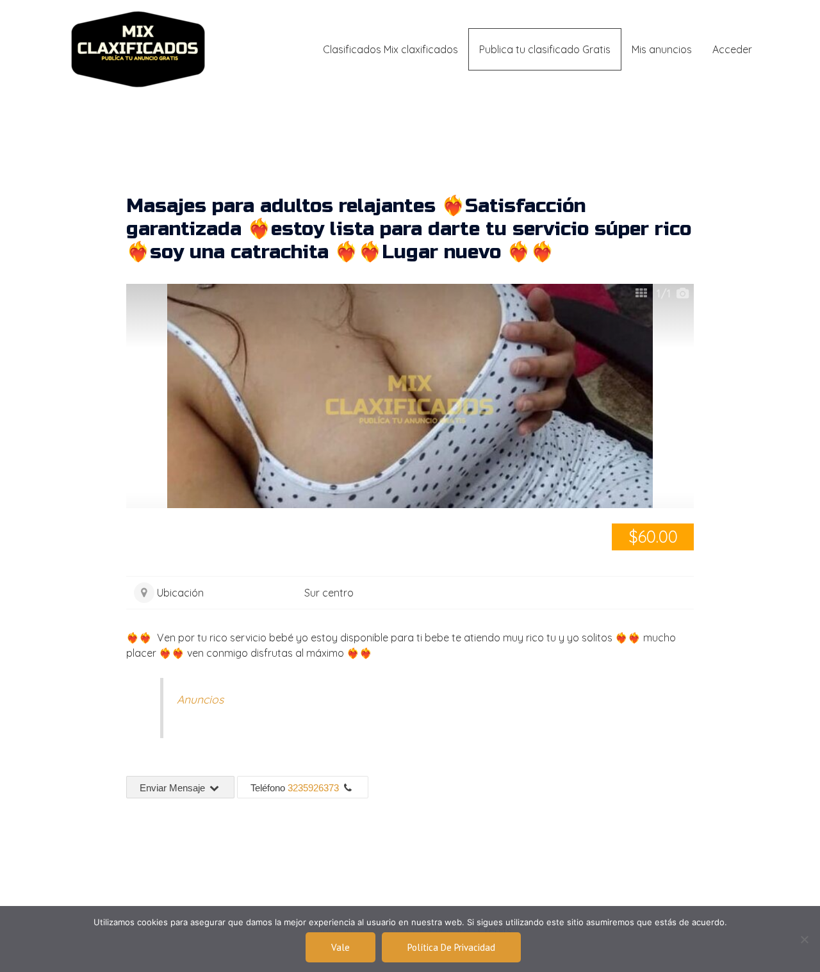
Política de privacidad (451, 947)
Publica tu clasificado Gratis (545, 49)
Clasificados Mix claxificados (390, 49)
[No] (804, 939)
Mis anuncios (662, 49)
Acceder (732, 49)
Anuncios (200, 699)
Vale (340, 947)
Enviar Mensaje (174, 787)
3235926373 (313, 787)
